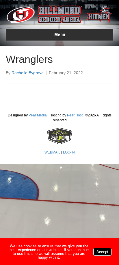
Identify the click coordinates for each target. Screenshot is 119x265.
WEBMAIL (52, 152)
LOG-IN (69, 152)
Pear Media (38, 115)
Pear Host (75, 115)
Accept (102, 252)
